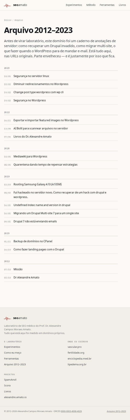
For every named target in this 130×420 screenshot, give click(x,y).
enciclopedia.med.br (79, 358)
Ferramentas (107, 5)
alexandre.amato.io (15, 397)
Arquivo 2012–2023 (15, 364)
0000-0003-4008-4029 (71, 411)
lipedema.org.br (77, 364)
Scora (7, 385)
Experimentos (74, 5)
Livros (122, 5)
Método (90, 5)
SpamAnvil (10, 379)
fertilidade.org (76, 352)
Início (7, 20)
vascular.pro (75, 347)
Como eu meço (12, 352)
